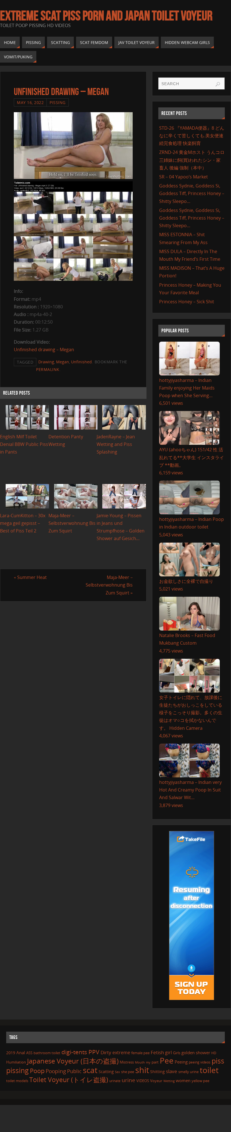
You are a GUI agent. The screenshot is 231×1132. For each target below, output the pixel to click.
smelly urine (188, 1071)
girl (168, 1052)
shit (142, 1070)
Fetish (157, 1052)
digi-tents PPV (80, 1052)
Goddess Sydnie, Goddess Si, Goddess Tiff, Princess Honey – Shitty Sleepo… (191, 193)
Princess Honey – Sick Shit (186, 302)
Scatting (106, 1071)
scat (90, 1070)
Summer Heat (30, 577)
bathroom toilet (47, 1052)
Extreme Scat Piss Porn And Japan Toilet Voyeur (106, 15)
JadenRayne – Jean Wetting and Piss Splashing (116, 444)
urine (128, 1080)
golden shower (195, 1052)
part (155, 1062)
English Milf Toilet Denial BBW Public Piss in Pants (24, 444)
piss (218, 1060)
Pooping (56, 1071)
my (148, 1062)
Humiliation (16, 1062)
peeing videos (199, 1062)
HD (213, 1053)
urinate (115, 1080)
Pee (167, 1060)
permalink (47, 369)
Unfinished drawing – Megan (44, 349)
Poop (37, 1070)
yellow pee (200, 1080)
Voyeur (156, 1080)
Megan (62, 361)
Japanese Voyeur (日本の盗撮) (73, 1060)
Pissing (58, 102)
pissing (17, 1070)
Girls (176, 1052)
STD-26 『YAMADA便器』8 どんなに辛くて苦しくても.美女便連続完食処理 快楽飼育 (191, 135)
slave (171, 1071)
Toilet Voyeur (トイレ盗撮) (68, 1079)
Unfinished (81, 361)
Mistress (127, 1062)
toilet (209, 1070)
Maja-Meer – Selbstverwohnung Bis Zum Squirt (71, 523)
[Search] (218, 84)
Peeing (181, 1062)
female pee (140, 1052)
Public (74, 1071)
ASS (29, 1052)
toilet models (17, 1080)
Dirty (106, 1052)
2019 (10, 1052)
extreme (121, 1052)
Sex (117, 1072)
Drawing (46, 361)
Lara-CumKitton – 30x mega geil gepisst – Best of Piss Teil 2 (22, 523)
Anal (20, 1052)
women (183, 1080)
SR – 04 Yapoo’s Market (183, 177)
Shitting (157, 1071)
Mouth (140, 1062)
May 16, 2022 (30, 102)
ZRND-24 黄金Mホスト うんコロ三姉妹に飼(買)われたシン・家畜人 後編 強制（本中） (192, 160)
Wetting (169, 1081)
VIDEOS (142, 1080)
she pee (127, 1071)
